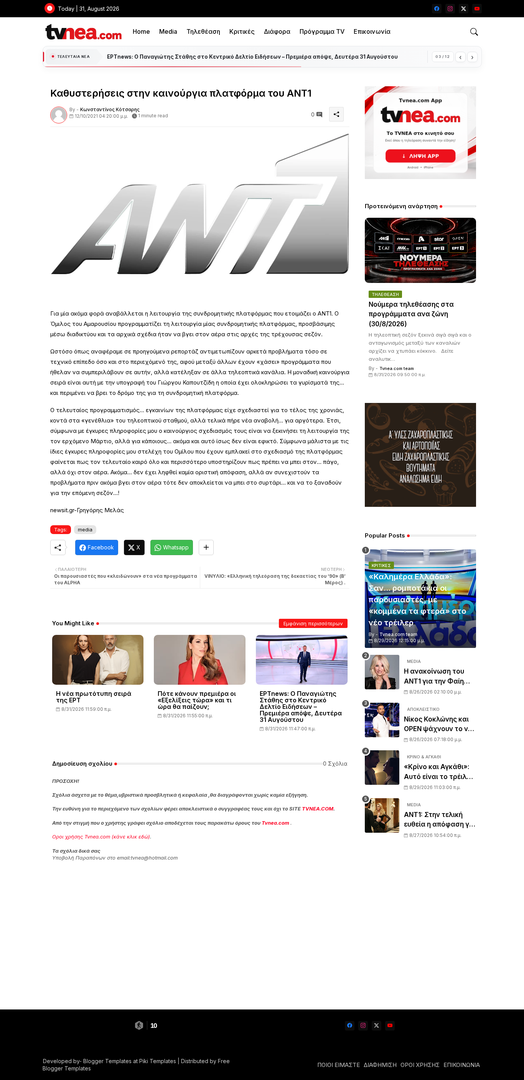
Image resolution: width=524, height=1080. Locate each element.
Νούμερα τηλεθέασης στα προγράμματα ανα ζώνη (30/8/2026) (411, 314)
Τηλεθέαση (203, 31)
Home (141, 31)
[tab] (141, 31)
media (85, 529)
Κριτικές (242, 31)
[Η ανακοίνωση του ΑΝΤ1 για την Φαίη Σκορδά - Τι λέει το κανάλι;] (382, 672)
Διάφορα (277, 31)
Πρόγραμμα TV (322, 31)
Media (168, 31)
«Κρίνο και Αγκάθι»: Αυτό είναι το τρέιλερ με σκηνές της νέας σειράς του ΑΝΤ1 (439, 772)
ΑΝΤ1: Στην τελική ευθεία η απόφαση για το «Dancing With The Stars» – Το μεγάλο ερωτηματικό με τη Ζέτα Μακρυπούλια (440, 820)
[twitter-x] (463, 8)
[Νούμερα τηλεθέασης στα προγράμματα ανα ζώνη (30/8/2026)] (420, 250)
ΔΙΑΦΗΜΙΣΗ (380, 1064)
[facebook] (437, 8)
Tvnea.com (275, 823)
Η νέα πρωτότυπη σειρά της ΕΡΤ (93, 697)
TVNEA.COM (317, 808)
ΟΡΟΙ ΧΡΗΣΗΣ (420, 1064)
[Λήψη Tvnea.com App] (420, 132)
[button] (474, 31)
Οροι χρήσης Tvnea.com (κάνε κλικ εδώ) (101, 836)
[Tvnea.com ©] (83, 31)
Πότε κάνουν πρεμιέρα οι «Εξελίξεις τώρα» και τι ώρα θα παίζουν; (197, 700)
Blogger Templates (107, 1061)
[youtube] (477, 8)
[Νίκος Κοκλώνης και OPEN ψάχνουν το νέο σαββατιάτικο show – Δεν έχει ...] (382, 720)
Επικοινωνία (372, 31)
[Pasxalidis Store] (420, 504)
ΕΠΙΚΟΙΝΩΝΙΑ (461, 1064)
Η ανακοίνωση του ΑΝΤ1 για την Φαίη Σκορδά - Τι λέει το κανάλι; (435, 676)
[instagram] (450, 8)
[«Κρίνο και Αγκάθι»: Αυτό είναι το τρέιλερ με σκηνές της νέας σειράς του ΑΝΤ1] (382, 767)
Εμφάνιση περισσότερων (313, 623)
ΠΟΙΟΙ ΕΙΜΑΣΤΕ (338, 1064)
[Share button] (206, 547)
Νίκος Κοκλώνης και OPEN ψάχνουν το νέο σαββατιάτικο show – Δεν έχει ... (440, 724)
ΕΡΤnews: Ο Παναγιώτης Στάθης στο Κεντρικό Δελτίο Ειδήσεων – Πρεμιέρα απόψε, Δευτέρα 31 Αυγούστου (301, 706)
